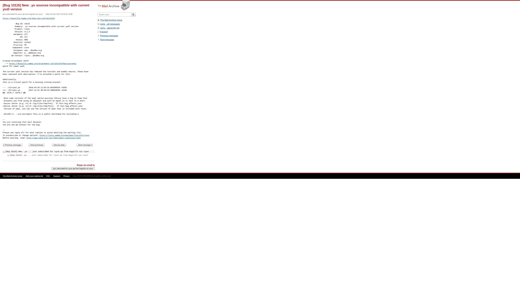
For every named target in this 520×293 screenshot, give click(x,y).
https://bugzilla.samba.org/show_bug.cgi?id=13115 (29, 18)
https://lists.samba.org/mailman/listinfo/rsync (64, 135)
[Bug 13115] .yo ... (20, 155)
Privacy (66, 176)
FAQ (48, 176)
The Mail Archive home (111, 20)
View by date (59, 145)
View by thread (36, 145)
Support (56, 176)
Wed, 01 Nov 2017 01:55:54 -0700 (59, 14)
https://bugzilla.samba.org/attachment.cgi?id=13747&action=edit (42, 64)
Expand (104, 32)
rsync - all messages (110, 24)
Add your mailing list (34, 176)
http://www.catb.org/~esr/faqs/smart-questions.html (54, 138)
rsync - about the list (109, 28)
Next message (84, 145)
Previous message (13, 145)
